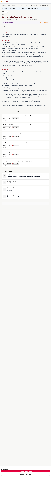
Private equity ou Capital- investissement (13, 152)
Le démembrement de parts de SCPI (12, 134)
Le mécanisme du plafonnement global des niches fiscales (17, 143)
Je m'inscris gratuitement (25, 471)
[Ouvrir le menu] (49, 2)
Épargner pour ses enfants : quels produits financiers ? (17, 115)
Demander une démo (25, 474)
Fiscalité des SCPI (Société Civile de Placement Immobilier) (17, 124)
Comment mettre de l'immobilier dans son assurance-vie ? (17, 161)
